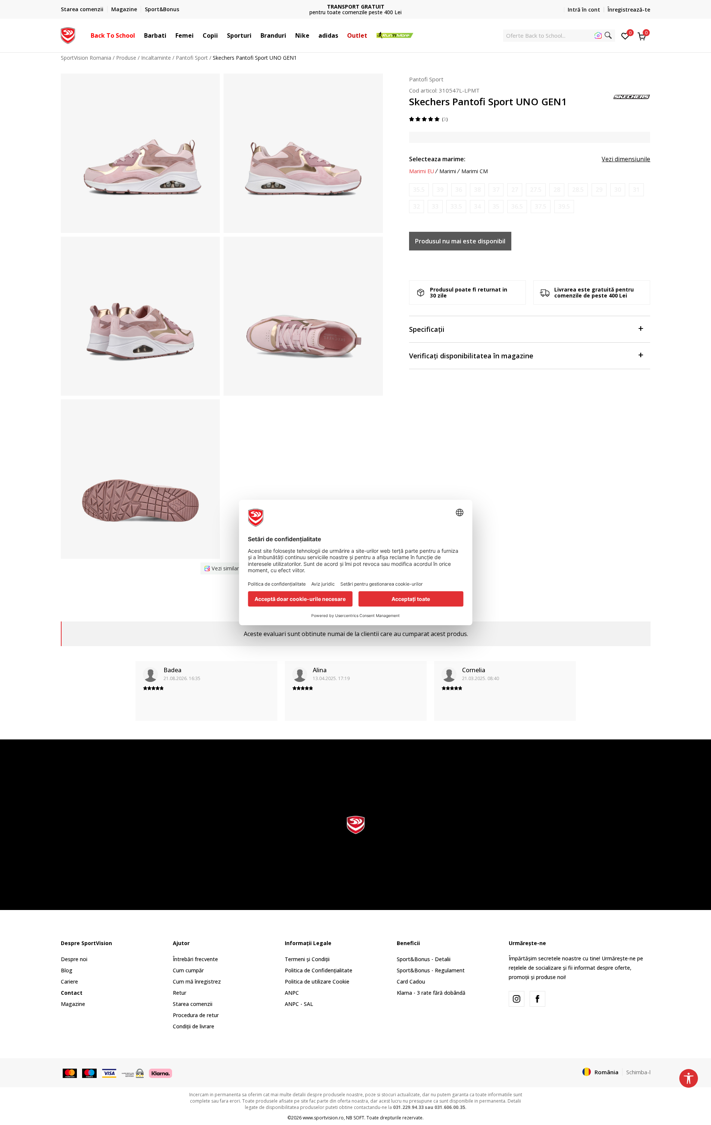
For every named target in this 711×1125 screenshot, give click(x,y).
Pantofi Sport (192, 57)
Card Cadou (411, 981)
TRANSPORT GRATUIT (355, 6)
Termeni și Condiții (307, 959)
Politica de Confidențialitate (318, 970)
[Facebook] (537, 998)
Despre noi (74, 959)
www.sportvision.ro (323, 1118)
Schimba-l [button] (638, 1072)
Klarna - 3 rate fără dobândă (431, 992)
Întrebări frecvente (195, 959)
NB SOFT (355, 1118)
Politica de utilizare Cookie (317, 981)
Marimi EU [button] (421, 171)
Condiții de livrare (193, 1026)
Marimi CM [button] (474, 171)
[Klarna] (160, 1072)
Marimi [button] (447, 171)
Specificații (427, 329)
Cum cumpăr (188, 970)
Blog (66, 970)
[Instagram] (516, 998)
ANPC (292, 992)
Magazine (73, 1003)
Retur (179, 992)
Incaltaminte (156, 57)
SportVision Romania (86, 57)
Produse (126, 57)
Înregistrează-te (629, 9)
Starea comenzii (192, 1003)
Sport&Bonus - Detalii (423, 959)
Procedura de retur (196, 1015)
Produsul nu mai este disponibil (460, 241)
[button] (139, 35)
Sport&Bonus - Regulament (431, 970)
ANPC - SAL (299, 1003)
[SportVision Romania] (68, 35)
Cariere (69, 981)
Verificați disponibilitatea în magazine (471, 355)
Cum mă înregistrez (197, 981)
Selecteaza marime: (437, 159)
